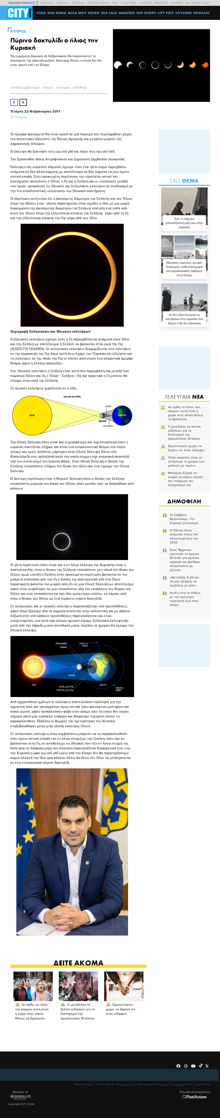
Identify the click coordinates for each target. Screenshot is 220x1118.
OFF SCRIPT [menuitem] (146, 13)
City (114, 3)
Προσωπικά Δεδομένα (152, 1084)
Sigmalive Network (22, 3)
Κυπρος (18, 31)
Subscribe (203, 1084)
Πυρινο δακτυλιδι (25, 88)
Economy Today (98, 3)
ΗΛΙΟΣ (48, 88)
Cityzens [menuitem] (183, 13)
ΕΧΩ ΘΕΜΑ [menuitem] (56, 13)
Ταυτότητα (103, 1084)
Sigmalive (47, 3)
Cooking (177, 3)
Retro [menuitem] (94, 13)
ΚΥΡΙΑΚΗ (64, 88)
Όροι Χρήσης (83, 1084)
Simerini (63, 3)
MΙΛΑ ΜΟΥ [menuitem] (77, 13)
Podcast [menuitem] (202, 13)
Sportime (78, 3)
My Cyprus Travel (198, 3)
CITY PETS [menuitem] (165, 13)
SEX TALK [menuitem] (109, 13)
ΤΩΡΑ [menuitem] (41, 13)
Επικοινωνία (124, 1084)
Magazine (161, 3)
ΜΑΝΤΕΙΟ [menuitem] (127, 13)
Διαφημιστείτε (182, 1084)
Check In (146, 3)
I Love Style (128, 3)
